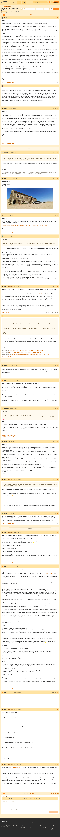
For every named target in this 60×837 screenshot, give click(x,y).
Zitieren (12, 82)
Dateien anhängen (6, 809)
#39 (57, 709)
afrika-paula (6, 178)
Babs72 (5, 17)
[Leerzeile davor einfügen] (30, 799)
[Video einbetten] (37, 799)
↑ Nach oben (31, 793)
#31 (57, 380)
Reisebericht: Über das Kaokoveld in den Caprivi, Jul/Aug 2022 (12, 141)
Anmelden (56, 2)
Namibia (6, 6)
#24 (57, 152)
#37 (57, 566)
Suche (21, 824)
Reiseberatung (22, 827)
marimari (6, 408)
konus (5, 286)
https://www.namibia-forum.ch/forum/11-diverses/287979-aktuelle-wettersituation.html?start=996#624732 (24, 225)
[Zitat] (28, 799)
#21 (57, 17)
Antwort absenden (53, 811)
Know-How (28, 2)
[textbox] (30, 804)
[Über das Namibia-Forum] (1, 2)
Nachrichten (32, 825)
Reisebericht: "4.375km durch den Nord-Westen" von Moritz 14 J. (12, 140)
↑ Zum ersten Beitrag (29, 14)
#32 (57, 408)
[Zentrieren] (26, 799)
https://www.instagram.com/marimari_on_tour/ (9, 436)
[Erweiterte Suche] (46, 2)
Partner (41, 825)
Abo (30, 827)
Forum (23, 2)
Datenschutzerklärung (54, 824)
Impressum (53, 822)
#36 (57, 532)
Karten (41, 824)
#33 (57, 441)
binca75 (5, 315)
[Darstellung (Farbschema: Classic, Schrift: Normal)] (52, 2)
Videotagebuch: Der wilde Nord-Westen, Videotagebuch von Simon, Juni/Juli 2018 (15, 139)
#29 (57, 315)
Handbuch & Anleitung (34, 828)
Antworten (56, 8)
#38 (57, 692)
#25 (57, 178)
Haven (22, 657)
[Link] (33, 799)
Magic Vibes (20, 582)
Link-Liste (41, 293)
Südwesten (6, 365)
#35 (57, 513)
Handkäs (5, 236)
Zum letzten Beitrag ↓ (55, 14)
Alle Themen (19, 2)
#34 (57, 479)
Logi (5, 215)
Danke (3, 82)
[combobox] (40, 2)
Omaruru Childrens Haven (15, 767)
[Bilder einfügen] (42, 799)
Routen (9, 6)
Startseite (13, 2)
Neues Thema (22, 825)
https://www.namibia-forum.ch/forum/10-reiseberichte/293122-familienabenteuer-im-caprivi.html (25, 352)
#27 (57, 236)
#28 (57, 286)
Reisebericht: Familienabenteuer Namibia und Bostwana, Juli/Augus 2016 (13, 138)
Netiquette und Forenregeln (53, 829)
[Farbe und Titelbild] (51, 9)
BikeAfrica (6, 152)
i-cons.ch (19, 834)
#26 (57, 215)
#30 (57, 365)
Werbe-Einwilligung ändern (54, 826)
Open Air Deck (49, 573)
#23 (57, 108)
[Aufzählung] (24, 799)
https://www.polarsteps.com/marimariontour (9, 435)
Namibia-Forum (5, 2)
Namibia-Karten (43, 827)
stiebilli (5, 86)
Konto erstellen (32, 824)
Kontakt (52, 831)
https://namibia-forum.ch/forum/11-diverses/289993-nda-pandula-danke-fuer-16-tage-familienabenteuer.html (29, 350)
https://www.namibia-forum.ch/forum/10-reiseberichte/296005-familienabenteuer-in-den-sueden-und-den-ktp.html (30, 354)
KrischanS (6, 441)
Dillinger (5, 108)
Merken (47, 8)
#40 (57, 764)
